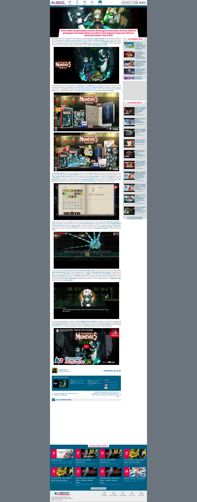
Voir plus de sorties (99, 488)
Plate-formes (81, 383)
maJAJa (73, 38)
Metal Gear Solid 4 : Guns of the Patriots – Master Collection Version (85, 480)
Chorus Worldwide (79, 380)
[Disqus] (86, 422)
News (70, 4)
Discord (99, 4)
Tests (77, 4)
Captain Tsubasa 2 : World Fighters (135, 478)
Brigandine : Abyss (57, 460)
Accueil (53, 6)
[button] (118, 378)
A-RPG (76, 383)
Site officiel (90, 385)
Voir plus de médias (136, 218)
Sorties (84, 4)
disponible (68, 40)
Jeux (92, 4)
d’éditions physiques (98, 87)
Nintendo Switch (97, 380)
